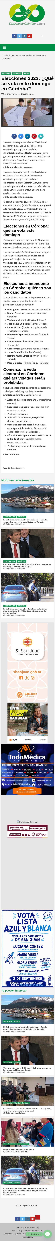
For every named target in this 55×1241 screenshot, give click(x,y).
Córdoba (11, 468)
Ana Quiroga (20, 1113)
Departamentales (10, 1144)
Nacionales (17, 74)
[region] (27, 769)
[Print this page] (41, 138)
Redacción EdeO (26, 93)
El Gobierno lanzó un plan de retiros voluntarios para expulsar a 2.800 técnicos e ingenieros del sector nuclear (25, 611)
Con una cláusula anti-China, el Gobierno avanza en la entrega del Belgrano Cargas (27, 565)
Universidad (23, 1144)
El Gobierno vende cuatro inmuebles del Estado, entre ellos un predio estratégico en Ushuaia (25, 521)
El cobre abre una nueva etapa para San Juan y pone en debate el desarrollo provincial (27, 1110)
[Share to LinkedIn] (27, 138)
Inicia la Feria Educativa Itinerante (18, 1150)
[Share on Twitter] (20, 138)
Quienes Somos (30, 1205)
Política (26, 74)
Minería (17, 1103)
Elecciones (6, 74)
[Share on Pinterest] (34, 138)
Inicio (18, 1205)
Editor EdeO (20, 524)
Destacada (10, 517)
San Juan (25, 1103)
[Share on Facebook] (14, 138)
